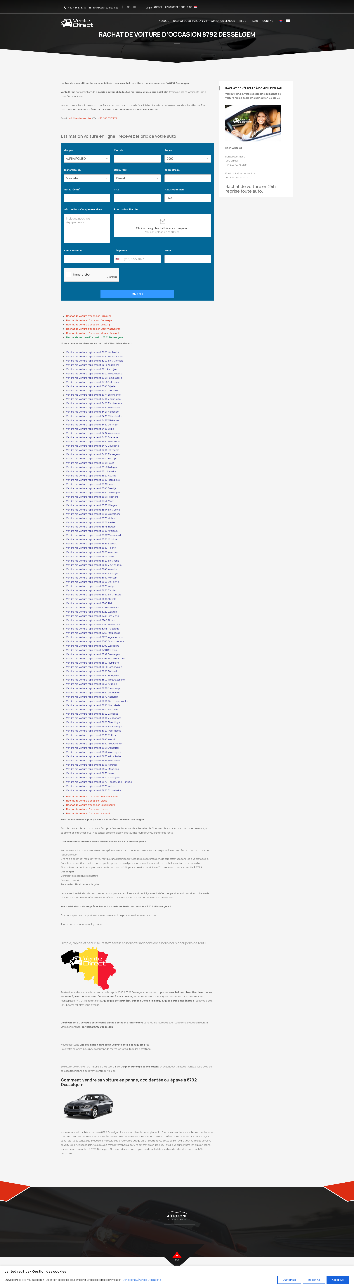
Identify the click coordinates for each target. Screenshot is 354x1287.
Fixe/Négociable (174, 189)
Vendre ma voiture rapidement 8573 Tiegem (91, 526)
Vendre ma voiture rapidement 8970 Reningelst (93, 777)
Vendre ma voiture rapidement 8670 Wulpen (91, 586)
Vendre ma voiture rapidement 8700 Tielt (89, 603)
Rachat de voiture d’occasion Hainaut (88, 813)
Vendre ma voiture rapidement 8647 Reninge (91, 573)
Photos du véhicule (126, 209)
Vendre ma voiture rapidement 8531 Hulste (90, 484)
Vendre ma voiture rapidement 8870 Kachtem (92, 696)
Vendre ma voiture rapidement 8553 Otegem (91, 505)
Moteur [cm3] (72, 189)
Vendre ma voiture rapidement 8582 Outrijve (91, 539)
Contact (268, 20)
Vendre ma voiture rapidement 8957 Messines (92, 769)
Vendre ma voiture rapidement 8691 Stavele (91, 599)
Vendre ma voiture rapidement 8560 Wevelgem (93, 513)
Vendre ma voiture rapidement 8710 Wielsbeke (92, 607)
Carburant (120, 169)
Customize (289, 1279)
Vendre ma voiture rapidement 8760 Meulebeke (93, 632)
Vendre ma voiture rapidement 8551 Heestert (92, 496)
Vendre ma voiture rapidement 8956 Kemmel (91, 764)
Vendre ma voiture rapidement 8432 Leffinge (91, 424)
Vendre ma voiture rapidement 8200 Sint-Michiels (94, 360)
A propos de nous (174, 7)
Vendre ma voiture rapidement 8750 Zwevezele (93, 624)
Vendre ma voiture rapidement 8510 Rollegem (92, 467)
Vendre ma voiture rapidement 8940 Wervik (91, 739)
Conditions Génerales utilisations (142, 1279)
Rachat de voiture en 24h (190, 20)
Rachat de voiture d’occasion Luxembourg (90, 804)
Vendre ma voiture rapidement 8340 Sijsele (90, 386)
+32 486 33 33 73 (107, 118)
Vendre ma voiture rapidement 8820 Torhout (91, 671)
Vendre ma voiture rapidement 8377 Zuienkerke (93, 394)
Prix (116, 189)
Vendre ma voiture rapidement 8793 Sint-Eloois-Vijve (96, 658)
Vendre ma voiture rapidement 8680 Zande (90, 590)
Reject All (314, 1279)
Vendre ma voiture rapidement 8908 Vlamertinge (94, 726)
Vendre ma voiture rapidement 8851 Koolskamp (93, 688)
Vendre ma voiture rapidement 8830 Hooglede (92, 675)
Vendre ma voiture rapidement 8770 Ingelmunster (94, 637)
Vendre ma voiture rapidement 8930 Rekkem (91, 735)
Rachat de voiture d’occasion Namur (87, 809)
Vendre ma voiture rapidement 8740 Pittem (90, 620)
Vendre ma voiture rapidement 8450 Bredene (92, 437)
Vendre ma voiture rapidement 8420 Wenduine (92, 407)
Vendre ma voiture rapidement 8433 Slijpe (90, 428)
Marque (68, 150)
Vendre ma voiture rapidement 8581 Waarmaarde (94, 535)
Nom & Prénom (73, 250)
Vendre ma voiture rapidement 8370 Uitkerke (92, 390)
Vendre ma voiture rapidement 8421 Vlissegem (92, 411)
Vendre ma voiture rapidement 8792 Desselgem (93, 654)
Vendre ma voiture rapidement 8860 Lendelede (93, 692)
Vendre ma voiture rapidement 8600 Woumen (92, 552)
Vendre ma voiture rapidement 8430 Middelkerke (94, 416)
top (177, 1260)
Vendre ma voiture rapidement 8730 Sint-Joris (92, 616)
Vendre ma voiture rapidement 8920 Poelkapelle (93, 730)
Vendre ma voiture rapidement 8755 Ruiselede (92, 628)
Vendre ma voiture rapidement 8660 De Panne (92, 581)
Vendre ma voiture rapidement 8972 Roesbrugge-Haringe (99, 781)
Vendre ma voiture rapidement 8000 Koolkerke (92, 352)
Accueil (158, 7)
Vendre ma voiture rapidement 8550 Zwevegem (93, 492)
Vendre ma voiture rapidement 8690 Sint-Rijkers (93, 594)
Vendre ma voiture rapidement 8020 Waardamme (94, 356)
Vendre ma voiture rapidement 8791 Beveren (91, 650)
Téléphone (121, 250)
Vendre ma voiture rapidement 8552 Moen (90, 501)
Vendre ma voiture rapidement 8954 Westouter (93, 760)
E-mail (168, 250)
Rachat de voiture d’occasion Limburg (88, 324)
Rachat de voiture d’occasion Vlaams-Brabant (92, 333)
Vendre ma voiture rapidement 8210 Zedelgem (92, 365)
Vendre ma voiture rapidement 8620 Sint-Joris (92, 560)
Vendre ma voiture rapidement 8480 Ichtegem (92, 450)
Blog (189, 7)
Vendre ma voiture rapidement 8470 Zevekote (92, 445)
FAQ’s (254, 20)
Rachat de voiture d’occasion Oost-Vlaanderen (93, 328)
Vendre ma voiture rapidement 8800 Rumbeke (92, 662)
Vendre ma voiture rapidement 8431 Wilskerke (92, 420)
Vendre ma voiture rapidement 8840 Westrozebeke (95, 679)
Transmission (72, 169)
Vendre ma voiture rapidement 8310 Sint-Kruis (92, 382)
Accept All (338, 1279)
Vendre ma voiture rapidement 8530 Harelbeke (93, 479)
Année (168, 150)
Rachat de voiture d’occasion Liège (86, 800)
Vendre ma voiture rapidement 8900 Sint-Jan (92, 709)
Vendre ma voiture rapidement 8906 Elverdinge (93, 722)
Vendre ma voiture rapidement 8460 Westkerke (93, 441)
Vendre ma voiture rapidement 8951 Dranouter (92, 747)
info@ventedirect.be (80, 118)
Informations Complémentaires (83, 209)
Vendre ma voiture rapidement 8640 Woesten (92, 569)
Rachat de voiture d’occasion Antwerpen (89, 320)
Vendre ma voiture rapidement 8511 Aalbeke (91, 471)
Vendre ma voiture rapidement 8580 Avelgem (92, 530)
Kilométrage (172, 169)
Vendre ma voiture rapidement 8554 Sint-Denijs (93, 509)
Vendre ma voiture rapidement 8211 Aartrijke (91, 369)
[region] (177, 1276)
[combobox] (118, 259)
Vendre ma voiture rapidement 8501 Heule (90, 462)
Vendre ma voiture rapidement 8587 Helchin (91, 547)
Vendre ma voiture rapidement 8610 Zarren (90, 556)
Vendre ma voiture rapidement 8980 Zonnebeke (93, 790)
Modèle (118, 150)
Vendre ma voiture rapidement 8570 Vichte (90, 518)
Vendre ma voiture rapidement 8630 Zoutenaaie (94, 565)
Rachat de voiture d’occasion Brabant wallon (92, 796)
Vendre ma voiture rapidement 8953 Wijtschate (93, 756)
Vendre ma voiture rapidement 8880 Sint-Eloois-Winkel (97, 701)
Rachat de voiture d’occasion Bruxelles (88, 316)
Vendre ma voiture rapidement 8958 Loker (90, 773)
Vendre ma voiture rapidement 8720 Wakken (91, 611)
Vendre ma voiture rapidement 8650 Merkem (91, 577)
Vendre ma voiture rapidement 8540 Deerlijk (91, 488)
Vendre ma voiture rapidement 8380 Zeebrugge (93, 399)
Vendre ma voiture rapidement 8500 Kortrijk (91, 458)
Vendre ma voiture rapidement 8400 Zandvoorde (94, 403)
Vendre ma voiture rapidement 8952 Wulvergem (93, 752)
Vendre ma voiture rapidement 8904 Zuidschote (93, 718)
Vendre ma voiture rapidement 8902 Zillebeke (92, 713)
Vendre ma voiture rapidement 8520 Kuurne (91, 475)
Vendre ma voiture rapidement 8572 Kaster (91, 522)
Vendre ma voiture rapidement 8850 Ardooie (91, 683)
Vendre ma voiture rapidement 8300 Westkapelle (94, 373)
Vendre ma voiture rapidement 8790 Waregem (92, 645)
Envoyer (137, 294)
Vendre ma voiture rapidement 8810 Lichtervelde (94, 667)
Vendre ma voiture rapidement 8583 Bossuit (91, 543)
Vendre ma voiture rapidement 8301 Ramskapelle (94, 377)
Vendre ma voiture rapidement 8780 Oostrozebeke (95, 641)
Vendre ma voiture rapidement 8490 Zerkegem (93, 454)
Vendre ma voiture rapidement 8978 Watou (90, 786)
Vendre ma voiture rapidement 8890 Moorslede (93, 705)
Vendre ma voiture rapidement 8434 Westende (93, 433)
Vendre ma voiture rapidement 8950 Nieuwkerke (94, 743)
